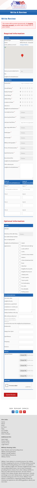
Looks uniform (25, 249)
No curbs (23, 286)
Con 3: (24, 202)
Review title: (7, 83)
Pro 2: (6, 194)
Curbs (23, 251)
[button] (22, 55)
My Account (17, 408)
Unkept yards (24, 274)
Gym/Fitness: (7, 336)
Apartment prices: (9, 153)
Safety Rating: (7, 99)
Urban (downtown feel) (27, 260)
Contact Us (25, 408)
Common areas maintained (28, 254)
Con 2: (24, 194)
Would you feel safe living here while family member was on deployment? (11, 236)
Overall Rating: (8, 88)
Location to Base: (8, 102)
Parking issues (25, 292)
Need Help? (4, 439)
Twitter (16, 411)
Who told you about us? (10, 316)
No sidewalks (24, 289)
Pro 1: (6, 186)
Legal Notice (5, 444)
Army (2, 425)
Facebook (13, 411)
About (3, 423)
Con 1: (24, 186)
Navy (2, 429)
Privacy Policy (5, 441)
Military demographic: (10, 142)
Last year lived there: (9, 122)
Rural (22, 263)
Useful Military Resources (8, 455)
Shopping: (7, 341)
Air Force (4, 427)
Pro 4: (6, 210)
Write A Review (5, 434)
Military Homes (5, 457)
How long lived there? (9, 117)
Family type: (7, 132)
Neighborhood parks (26, 269)
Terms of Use (5, 443)
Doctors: (6, 346)
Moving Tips (4, 432)
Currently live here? (9, 112)
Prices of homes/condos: (10, 148)
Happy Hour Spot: (9, 331)
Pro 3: (6, 202)
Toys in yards (24, 280)
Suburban (23, 266)
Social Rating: (7, 95)
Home (11, 408)
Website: (6, 228)
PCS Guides (4, 430)
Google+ (20, 411)
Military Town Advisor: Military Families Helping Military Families (19, 4)
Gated (23, 243)
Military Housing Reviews (8, 451)
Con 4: (24, 210)
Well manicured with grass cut (29, 246)
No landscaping (25, 283)
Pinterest (24, 411)
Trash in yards (25, 277)
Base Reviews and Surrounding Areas (12, 450)
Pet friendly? (7, 137)
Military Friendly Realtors (8, 453)
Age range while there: (10, 127)
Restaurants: (7, 326)
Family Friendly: (8, 92)
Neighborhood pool (26, 271)
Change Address (24, 45)
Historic (23, 257)
